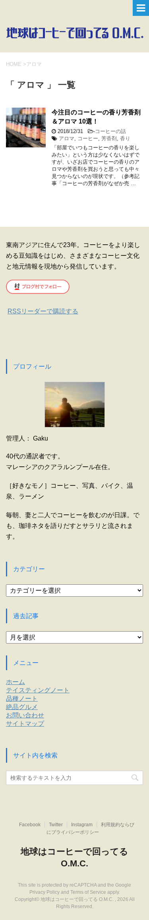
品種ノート (22, 698)
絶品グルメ (22, 707)
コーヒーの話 (110, 131)
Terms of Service (88, 892)
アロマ (66, 138)
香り (125, 138)
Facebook (30, 824)
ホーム (15, 681)
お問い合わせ (25, 715)
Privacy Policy (44, 892)
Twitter (56, 824)
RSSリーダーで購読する (43, 311)
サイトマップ (25, 723)
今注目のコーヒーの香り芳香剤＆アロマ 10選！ (96, 117)
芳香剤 (109, 138)
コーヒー (87, 138)
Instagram (82, 824)
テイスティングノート (38, 690)
